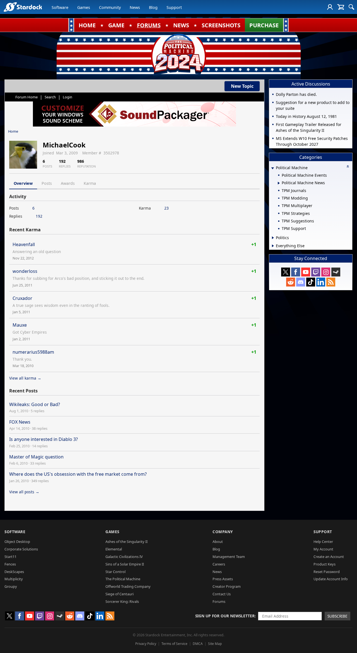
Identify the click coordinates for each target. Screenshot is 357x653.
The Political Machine (122, 578)
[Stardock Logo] (23, 7)
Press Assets (223, 578)
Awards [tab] (68, 183)
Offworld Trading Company (128, 586)
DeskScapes (14, 571)
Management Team (229, 556)
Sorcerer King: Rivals (122, 601)
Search (50, 96)
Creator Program (227, 586)
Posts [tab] (47, 183)
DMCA (198, 643)
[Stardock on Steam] (336, 272)
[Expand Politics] (273, 237)
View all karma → (25, 378)
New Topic (242, 86)
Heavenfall (24, 244)
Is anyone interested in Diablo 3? (43, 439)
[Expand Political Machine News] (279, 183)
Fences (10, 564)
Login (67, 96)
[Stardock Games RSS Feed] (331, 282)
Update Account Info (330, 578)
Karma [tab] (90, 183)
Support (174, 7)
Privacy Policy (145, 643)
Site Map (215, 643)
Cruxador (22, 298)
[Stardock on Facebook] (296, 272)
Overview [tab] (23, 183)
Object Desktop (17, 541)
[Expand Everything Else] (273, 245)
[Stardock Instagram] (326, 272)
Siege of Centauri (119, 593)
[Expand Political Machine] (272, 168)
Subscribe (337, 616)
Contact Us (222, 593)
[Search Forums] (351, 7)
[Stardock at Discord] (301, 282)
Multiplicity (13, 578)
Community (110, 7)
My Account (323, 549)
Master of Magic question (36, 457)
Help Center (323, 541)
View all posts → (24, 491)
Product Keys (324, 564)
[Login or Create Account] (330, 7)
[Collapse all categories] (347, 166)
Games (83, 7)
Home (13, 131)
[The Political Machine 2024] (178, 54)
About (218, 541)
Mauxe (20, 325)
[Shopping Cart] (340, 7)
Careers (219, 564)
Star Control (115, 571)
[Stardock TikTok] (311, 282)
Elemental (113, 549)
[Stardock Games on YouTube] (306, 272)
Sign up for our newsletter (225, 615)
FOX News (19, 422)
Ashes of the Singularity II (126, 541)
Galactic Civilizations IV (124, 556)
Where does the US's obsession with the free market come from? (78, 474)
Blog (153, 7)
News (135, 7)
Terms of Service (174, 643)
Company (223, 531)
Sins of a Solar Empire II (124, 564)
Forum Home (26, 96)
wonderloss (25, 271)
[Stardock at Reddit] (291, 282)
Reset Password (326, 571)
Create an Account (328, 556)
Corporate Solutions (21, 549)
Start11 (10, 556)
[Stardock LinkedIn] (321, 282)
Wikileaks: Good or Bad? (34, 404)
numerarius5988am (33, 352)
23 (166, 208)
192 (39, 216)
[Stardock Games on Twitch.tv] (316, 272)
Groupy (10, 586)
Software (60, 7)
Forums (219, 601)
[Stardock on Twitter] (286, 272)
